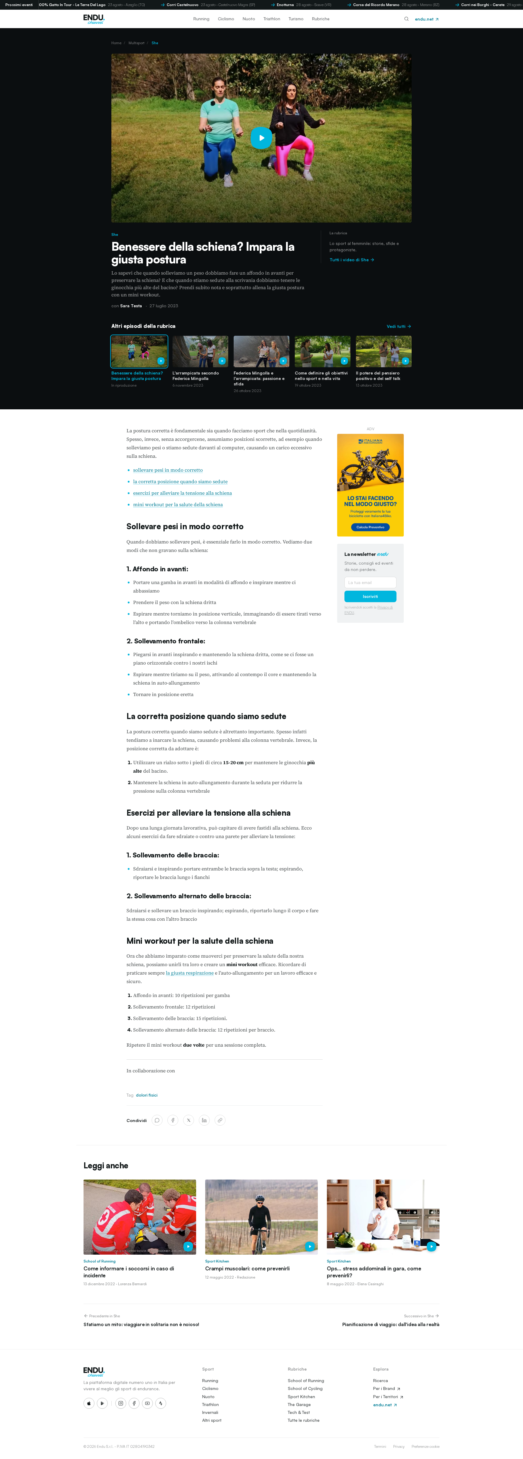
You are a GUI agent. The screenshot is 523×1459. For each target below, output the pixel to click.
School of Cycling (305, 1388)
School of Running (306, 1380)
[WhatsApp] (157, 1120)
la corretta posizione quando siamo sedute (180, 481)
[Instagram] (120, 1403)
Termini (380, 1446)
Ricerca (380, 1380)
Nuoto (249, 18)
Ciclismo (226, 18)
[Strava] (160, 1403)
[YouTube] (147, 1403)
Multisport (136, 43)
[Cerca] (406, 18)
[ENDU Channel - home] (94, 19)
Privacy (399, 1446)
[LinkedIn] (204, 1120)
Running (201, 18)
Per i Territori (386, 1396)
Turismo (296, 18)
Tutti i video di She (350, 259)
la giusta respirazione (190, 972)
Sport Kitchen (301, 1396)
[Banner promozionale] (370, 485)
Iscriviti (370, 596)
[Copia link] (220, 1120)
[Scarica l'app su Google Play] (102, 1403)
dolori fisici (146, 1095)
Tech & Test (299, 1412)
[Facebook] (172, 1120)
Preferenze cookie (425, 1446)
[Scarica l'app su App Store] (89, 1403)
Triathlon (272, 18)
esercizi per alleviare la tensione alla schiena (182, 493)
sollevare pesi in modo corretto (168, 470)
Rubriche (321, 18)
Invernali (210, 1412)
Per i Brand (384, 1388)
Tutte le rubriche (304, 1420)
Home (116, 43)
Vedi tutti (397, 326)
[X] (188, 1120)
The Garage (299, 1404)
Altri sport (212, 1420)
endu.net (425, 18)
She (155, 43)
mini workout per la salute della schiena (178, 504)
